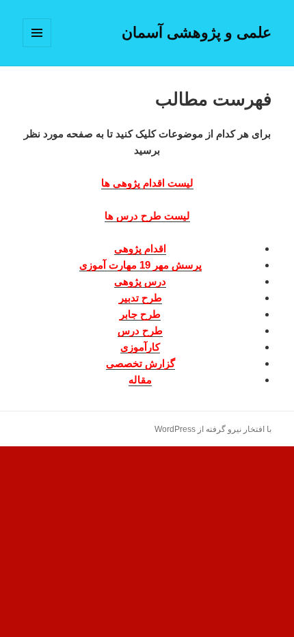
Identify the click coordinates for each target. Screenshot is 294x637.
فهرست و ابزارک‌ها (37, 46)
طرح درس (140, 330)
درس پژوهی (140, 281)
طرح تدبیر (140, 297)
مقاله (140, 379)
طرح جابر (140, 314)
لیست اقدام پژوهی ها (147, 183)
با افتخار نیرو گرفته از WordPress (213, 429)
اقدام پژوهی (140, 248)
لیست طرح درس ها (147, 215)
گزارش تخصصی (140, 363)
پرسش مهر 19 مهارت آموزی (140, 265)
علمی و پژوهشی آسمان (196, 32)
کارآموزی (140, 347)
